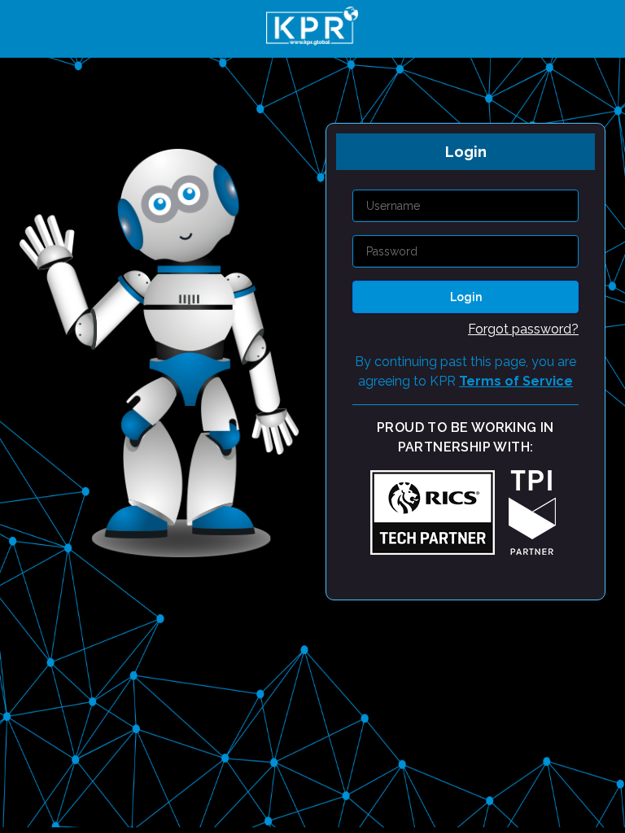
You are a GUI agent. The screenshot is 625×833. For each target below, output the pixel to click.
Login (466, 296)
